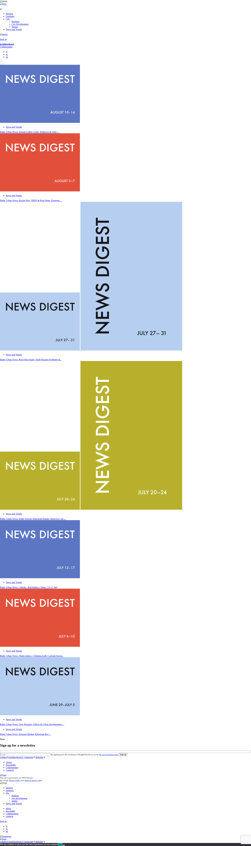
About (9, 762)
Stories (15, 27)
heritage (15, 795)
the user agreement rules (108, 755)
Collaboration (6, 47)
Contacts (10, 770)
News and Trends (14, 29)
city (7, 793)
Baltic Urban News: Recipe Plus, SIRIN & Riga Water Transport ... (31, 200)
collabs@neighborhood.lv (12, 757)
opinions (10, 790)
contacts (9, 816)
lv (7, 52)
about (8, 808)
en (7, 57)
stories (14, 801)
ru (7, 54)
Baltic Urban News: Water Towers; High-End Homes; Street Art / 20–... (33, 519)
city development (19, 798)
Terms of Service (30, 780)
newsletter (10, 811)
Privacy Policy (15, 780)
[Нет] (64, 845)
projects (9, 788)
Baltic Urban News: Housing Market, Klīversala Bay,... (25, 734)
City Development (20, 24)
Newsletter (11, 765)
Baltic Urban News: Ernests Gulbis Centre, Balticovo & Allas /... (29, 132)
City (8, 19)
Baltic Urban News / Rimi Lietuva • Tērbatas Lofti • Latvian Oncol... (31, 656)
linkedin (39, 757)
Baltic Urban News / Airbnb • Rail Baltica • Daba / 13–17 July (29, 587)
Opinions (10, 16)
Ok (60, 844)
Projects (9, 13)
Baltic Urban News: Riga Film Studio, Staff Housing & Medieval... (31, 359)
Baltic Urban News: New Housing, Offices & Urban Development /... (32, 724)
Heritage (15, 21)
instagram (28, 757)
